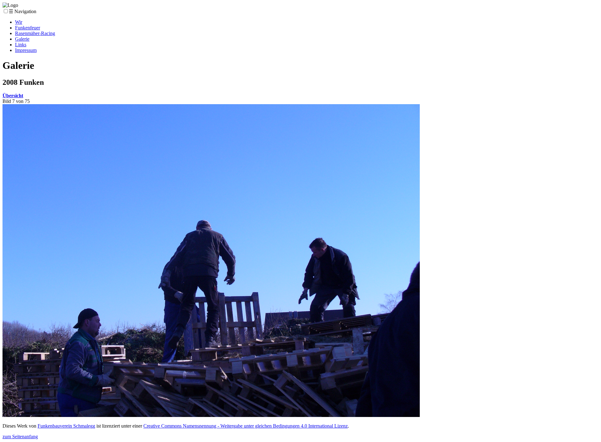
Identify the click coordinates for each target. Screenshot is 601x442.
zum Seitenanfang (20, 436)
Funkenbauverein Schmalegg (66, 426)
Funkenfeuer (27, 27)
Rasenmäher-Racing (35, 33)
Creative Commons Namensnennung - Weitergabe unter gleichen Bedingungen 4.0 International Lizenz (245, 426)
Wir (18, 22)
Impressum (26, 50)
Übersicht (13, 95)
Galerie (22, 39)
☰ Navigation (22, 11)
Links (20, 44)
